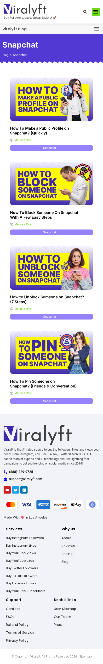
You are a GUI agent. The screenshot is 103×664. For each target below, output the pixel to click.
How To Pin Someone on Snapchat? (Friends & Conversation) (43, 383)
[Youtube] (7, 490)
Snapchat (49, 148)
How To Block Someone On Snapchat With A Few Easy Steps (44, 215)
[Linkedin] (24, 490)
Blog (5, 55)
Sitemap (85, 656)
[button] (85, 12)
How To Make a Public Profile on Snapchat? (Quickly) (39, 130)
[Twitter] (15, 490)
